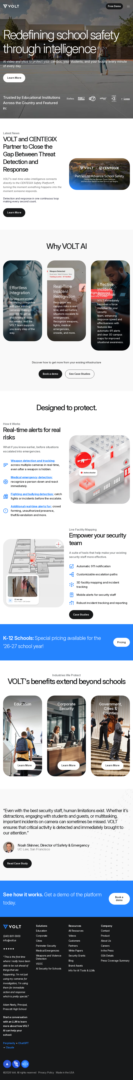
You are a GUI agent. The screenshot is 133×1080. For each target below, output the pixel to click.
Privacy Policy (46, 1072)
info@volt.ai (9, 940)
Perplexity (9, 1043)
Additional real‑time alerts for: (31, 506)
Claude (10, 1047)
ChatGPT (23, 1043)
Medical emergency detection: (31, 477)
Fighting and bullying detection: (32, 494)
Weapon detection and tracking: (33, 460)
